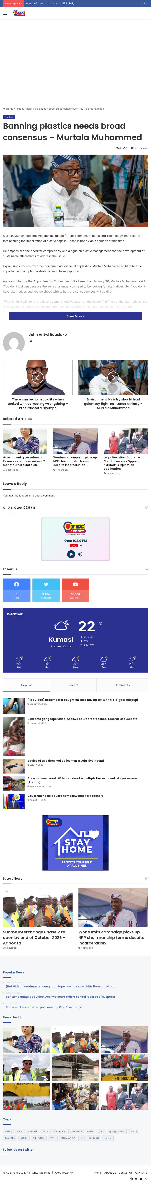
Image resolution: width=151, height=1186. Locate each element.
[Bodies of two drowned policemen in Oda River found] (14, 766)
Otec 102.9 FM (64, 1172)
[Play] (71, 554)
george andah (116, 1131)
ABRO (8, 1131)
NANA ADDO (68, 1138)
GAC (101, 1131)
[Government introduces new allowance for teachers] (14, 801)
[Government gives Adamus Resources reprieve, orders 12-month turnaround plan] (25, 440)
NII (82, 1138)
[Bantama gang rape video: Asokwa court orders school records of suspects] (14, 736)
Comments (122, 685)
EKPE (90, 1131)
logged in (25, 495)
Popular (26, 685)
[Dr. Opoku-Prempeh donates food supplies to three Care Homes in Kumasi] (75, 1096)
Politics (20, 108)
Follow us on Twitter (18, 1150)
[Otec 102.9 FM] (31, 13)
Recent (73, 685)
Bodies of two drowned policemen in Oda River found (66, 761)
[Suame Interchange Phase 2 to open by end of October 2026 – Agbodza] (38, 907)
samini (107, 1138)
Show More (75, 316)
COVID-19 (141, 1172)
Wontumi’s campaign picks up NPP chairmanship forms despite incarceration (72, 3)
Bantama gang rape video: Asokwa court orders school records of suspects (82, 719)
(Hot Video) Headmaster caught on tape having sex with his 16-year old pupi (83, 700)
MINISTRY (38, 1138)
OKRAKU (94, 1138)
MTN (52, 1138)
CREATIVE (76, 1131)
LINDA (133, 1131)
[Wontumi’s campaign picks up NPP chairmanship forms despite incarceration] (75, 440)
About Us (110, 1172)
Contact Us (126, 1172)
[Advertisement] (75, 77)
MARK (24, 1138)
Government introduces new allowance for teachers (65, 796)
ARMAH (32, 1131)
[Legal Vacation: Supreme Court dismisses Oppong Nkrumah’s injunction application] (126, 440)
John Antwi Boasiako (48, 334)
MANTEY (10, 1138)
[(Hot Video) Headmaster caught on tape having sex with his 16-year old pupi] (14, 706)
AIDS (20, 1131)
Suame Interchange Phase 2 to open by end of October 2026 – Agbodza (34, 937)
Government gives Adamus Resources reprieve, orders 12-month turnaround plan (25, 461)
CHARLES (59, 1131)
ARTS (45, 1131)
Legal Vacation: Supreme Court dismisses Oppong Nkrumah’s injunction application (122, 463)
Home (9, 108)
